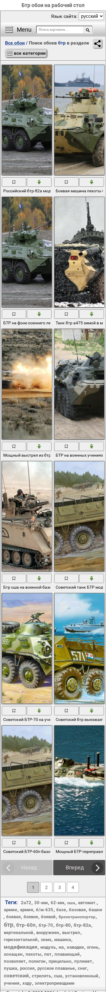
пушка (10, 968)
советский (16, 976)
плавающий (67, 954)
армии (10, 909)
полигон (37, 961)
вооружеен (47, 932)
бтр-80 (63, 925)
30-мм (41, 902)
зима (46, 939)
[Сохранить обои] (39, 181)
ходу (27, 983)
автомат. (87, 902)
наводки (75, 947)
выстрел (71, 932)
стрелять (41, 976)
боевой (48, 916)
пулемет (83, 961)
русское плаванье (56, 968)
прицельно (60, 961)
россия (27, 968)
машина (62, 939)
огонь (92, 947)
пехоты (33, 954)
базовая (77, 909)
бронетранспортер (77, 916)
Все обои (15, 43)
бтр (8, 924)
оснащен (13, 954)
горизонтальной (21, 939)
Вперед (75, 867)
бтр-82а (82, 925)
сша (58, 976)
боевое (31, 916)
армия (26, 909)
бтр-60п (26, 925)
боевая (13, 916)
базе (61, 909)
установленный (81, 976)
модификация (20, 947)
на (61, 947)
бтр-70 (46, 925)
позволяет (15, 961)
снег (82, 968)
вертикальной (18, 932)
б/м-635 (44, 909)
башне (95, 909)
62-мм (57, 902)
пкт (48, 954)
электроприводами (54, 983)
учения (11, 983)
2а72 (26, 902)
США (71, 902)
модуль (48, 947)
